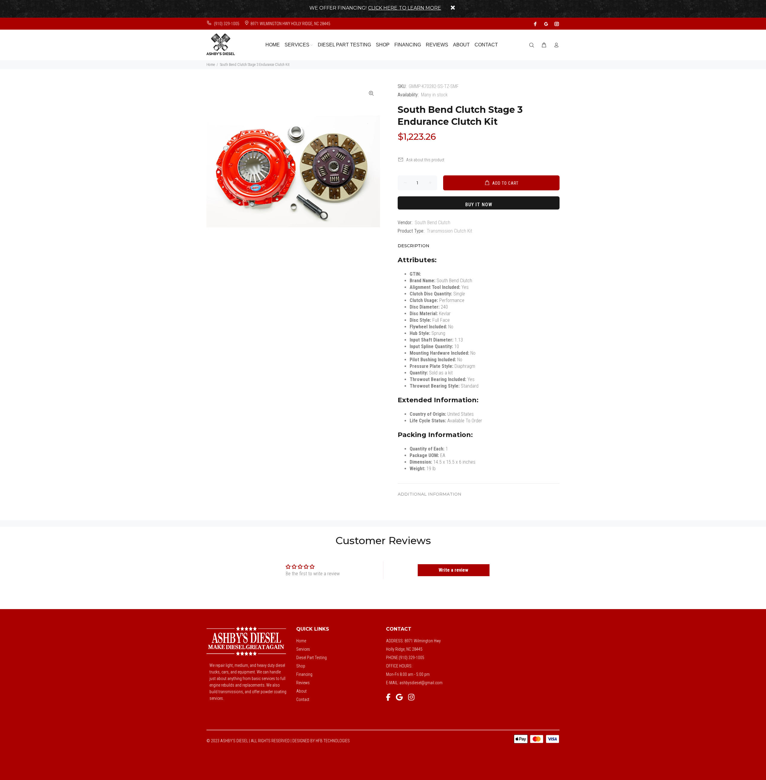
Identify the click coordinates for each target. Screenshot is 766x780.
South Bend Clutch (432, 222)
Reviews (303, 682)
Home (210, 65)
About (301, 691)
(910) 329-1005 (226, 23)
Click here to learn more (404, 8)
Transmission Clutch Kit (449, 231)
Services (303, 649)
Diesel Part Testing (311, 657)
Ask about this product (425, 159)
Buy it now (478, 204)
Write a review (453, 570)
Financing (304, 674)
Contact (302, 699)
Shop (300, 666)
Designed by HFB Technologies (321, 740)
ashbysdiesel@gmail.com (421, 682)
